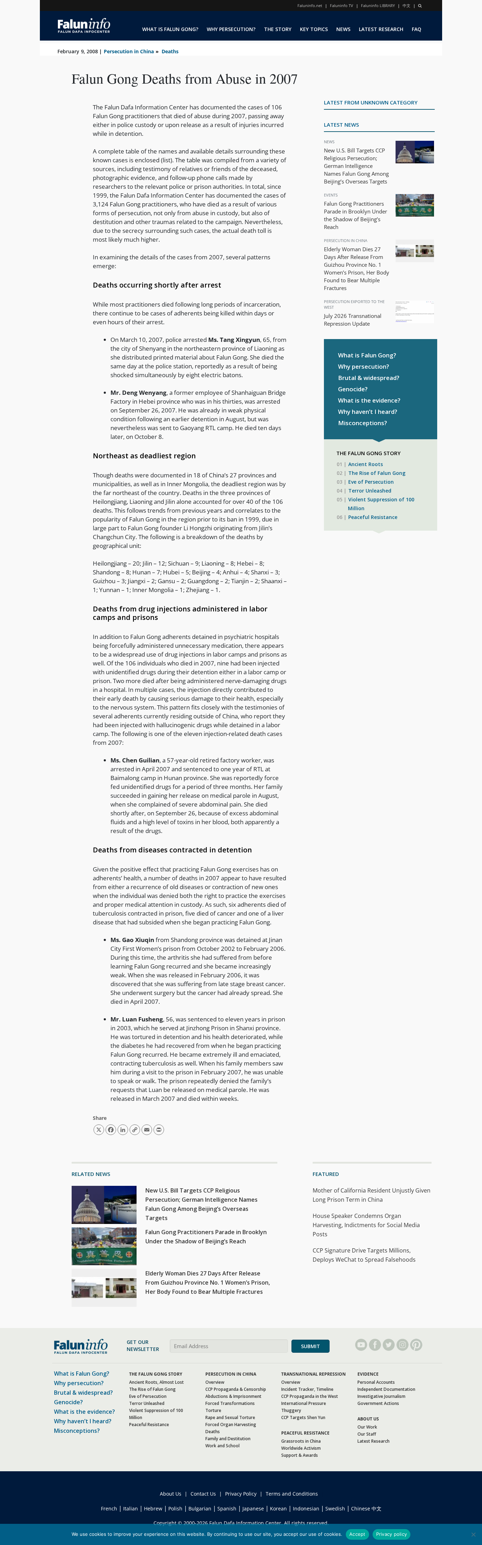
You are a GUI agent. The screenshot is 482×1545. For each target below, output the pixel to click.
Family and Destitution (228, 1439)
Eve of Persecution (371, 481)
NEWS (343, 29)
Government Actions (378, 1403)
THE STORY (277, 29)
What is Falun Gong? (367, 355)
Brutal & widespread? (368, 378)
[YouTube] (361, 1345)
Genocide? (353, 389)
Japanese (253, 1508)
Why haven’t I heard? (367, 412)
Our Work (367, 1427)
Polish (175, 1508)
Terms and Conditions (292, 1493)
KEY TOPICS (314, 29)
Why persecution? (363, 366)
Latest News (341, 124)
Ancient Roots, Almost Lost (156, 1382)
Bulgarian (199, 1508)
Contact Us (203, 1493)
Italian (130, 1508)
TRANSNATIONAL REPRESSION (313, 1374)
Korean (278, 1508)
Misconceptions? (362, 423)
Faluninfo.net (309, 5)
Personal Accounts (376, 1382)
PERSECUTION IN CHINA (230, 1374)
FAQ (416, 29)
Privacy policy (391, 1534)
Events (331, 195)
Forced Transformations (230, 1403)
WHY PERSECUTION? (231, 29)
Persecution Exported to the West (354, 304)
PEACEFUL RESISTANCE (305, 1433)
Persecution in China (129, 51)
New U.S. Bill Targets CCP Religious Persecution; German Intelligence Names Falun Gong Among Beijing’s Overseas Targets (356, 166)
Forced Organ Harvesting (230, 1425)
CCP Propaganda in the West (309, 1396)
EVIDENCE (368, 1374)
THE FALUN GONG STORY (155, 1374)
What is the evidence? (369, 400)
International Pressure (303, 1403)
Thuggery (291, 1410)
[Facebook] (375, 1345)
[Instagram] (402, 1345)
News (329, 141)
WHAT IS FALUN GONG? (170, 29)
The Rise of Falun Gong (376, 473)
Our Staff (366, 1434)
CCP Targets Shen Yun (303, 1417)
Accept (357, 1534)
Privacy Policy (241, 1493)
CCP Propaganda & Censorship (235, 1389)
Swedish (335, 1508)
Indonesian (306, 1508)
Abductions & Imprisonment (233, 1396)
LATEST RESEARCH (381, 29)
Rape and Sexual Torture (230, 1417)
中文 (406, 5)
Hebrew (153, 1508)
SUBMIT (310, 1346)
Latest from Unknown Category (370, 102)
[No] (473, 1534)
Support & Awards (299, 1455)
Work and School (222, 1446)
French (109, 1508)
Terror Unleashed (369, 490)
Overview (214, 1382)
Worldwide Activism (301, 1448)
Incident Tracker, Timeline (307, 1389)
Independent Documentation (386, 1389)
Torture (213, 1410)
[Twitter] (388, 1345)
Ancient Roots (365, 464)
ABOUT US (368, 1419)
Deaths (170, 51)
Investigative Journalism (381, 1396)
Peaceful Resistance (372, 517)
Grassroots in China (301, 1441)
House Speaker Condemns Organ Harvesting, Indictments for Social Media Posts (366, 1225)
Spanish (226, 1508)
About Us (170, 1493)
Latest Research (373, 1441)
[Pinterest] (416, 1345)
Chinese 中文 (366, 1508)
